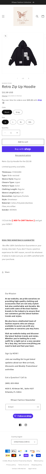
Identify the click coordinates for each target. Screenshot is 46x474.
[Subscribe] (37, 407)
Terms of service (23, 465)
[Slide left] (17, 78)
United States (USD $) (22, 442)
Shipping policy (36, 465)
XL (21, 122)
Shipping (4, 96)
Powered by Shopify (25, 461)
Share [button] (7, 272)
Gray (18, 112)
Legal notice (32, 468)
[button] (3, 16)
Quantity (5, 128)
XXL (30, 122)
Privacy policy (11, 465)
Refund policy (38, 461)
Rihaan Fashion (13, 461)
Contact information (19, 468)
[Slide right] (28, 78)
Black (7, 112)
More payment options (23, 155)
